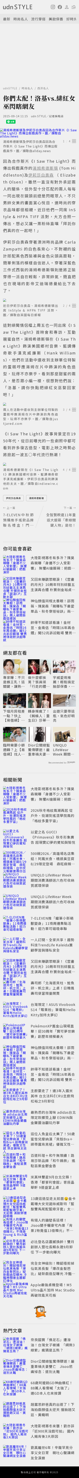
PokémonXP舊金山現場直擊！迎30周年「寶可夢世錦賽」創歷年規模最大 (53, 1031)
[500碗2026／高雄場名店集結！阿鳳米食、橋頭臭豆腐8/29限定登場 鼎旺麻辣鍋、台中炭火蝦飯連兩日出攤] (15, 859)
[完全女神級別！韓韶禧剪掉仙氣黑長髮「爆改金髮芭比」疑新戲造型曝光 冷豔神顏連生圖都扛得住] (15, 1269)
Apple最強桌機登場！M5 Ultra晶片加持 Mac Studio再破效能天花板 (53, 1290)
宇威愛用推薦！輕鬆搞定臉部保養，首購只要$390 (64, 682)
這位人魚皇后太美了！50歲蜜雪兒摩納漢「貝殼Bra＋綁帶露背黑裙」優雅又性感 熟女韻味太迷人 (53, 1141)
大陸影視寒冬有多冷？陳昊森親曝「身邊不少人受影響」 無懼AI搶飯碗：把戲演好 (53, 565)
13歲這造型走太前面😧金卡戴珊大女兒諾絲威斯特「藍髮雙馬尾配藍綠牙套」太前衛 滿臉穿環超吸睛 (53, 1206)
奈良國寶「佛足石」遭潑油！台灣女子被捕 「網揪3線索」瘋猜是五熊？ (53, 1344)
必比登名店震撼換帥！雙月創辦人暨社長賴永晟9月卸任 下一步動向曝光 (52, 1246)
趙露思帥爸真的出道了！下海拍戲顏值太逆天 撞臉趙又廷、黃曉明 (53, 1409)
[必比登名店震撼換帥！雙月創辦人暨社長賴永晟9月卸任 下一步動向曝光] (15, 1247)
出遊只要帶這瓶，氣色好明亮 (64, 715)
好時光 (71, 18)
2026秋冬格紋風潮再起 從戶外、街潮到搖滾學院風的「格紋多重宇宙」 (52, 815)
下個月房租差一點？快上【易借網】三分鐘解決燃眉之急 (14, 715)
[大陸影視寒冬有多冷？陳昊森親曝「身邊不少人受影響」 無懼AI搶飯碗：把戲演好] (15, 563)
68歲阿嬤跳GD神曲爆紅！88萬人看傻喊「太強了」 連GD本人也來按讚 (52, 1388)
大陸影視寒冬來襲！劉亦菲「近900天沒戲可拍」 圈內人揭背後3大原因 (52, 1431)
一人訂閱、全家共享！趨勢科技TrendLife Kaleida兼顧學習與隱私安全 (52, 945)
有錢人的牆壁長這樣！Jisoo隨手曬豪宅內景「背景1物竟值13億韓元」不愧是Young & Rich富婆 (52, 1227)
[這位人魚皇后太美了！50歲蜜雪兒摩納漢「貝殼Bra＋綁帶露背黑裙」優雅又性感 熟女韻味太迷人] (15, 1139)
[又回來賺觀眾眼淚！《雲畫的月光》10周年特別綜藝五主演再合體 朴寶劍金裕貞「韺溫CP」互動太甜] (15, 585)
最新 (6, 18)
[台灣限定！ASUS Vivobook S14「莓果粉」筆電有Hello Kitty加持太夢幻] (15, 1010)
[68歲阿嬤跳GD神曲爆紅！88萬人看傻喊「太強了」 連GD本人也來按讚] (15, 1388)
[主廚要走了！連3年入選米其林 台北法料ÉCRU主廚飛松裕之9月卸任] (15, 1096)
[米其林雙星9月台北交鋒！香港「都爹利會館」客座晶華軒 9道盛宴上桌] (15, 1182)
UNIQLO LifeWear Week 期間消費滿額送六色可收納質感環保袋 (64, 749)
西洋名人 (43, 88)
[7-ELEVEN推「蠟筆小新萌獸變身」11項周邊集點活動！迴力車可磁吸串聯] (15, 924)
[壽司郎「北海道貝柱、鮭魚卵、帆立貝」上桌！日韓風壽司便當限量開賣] (15, 988)
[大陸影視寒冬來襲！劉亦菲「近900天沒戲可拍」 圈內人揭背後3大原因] (15, 1431)
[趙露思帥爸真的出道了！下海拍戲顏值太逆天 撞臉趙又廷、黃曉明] (15, 1410)
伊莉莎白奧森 (13, 498)
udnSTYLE (10, 88)
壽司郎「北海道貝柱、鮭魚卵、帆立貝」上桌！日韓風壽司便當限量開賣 (52, 988)
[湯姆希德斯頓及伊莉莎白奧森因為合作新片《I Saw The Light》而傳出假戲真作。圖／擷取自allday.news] (39, 133)
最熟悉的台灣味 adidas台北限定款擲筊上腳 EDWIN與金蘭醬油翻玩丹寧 (53, 1117)
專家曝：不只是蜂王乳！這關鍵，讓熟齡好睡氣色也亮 (14, 682)
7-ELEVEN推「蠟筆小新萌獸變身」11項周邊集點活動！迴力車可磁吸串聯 (52, 923)
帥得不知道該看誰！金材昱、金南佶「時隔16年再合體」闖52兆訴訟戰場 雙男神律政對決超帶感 (53, 630)
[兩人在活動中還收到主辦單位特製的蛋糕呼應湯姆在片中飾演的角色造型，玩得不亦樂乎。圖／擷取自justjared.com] (39, 404)
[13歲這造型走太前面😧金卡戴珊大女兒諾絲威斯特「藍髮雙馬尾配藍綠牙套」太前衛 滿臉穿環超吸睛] (15, 1204)
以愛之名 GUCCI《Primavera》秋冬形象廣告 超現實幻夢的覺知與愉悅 (53, 837)
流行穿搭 (38, 18)
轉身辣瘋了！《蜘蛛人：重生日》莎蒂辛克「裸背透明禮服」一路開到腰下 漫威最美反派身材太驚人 (39, 715)
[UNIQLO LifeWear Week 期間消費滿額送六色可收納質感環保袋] (15, 880)
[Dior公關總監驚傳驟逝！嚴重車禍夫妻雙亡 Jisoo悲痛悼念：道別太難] (15, 1367)
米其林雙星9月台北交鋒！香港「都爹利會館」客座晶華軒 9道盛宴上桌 (52, 1182)
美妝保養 (56, 18)
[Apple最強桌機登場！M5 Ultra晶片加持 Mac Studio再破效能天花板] (15, 1290)
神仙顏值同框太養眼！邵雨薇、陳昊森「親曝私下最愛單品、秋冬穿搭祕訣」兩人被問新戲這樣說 (52, 608)
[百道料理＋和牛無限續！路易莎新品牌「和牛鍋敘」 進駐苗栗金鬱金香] (15, 1161)
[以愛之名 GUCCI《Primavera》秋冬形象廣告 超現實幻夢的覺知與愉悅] (15, 837)
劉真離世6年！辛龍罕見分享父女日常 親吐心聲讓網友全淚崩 (52, 1452)
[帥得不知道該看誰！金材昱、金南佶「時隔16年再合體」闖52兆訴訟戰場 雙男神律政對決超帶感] (15, 628)
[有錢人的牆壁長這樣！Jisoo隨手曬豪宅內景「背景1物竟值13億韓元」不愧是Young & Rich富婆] (15, 1225)
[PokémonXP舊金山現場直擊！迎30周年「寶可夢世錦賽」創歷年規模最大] (15, 1031)
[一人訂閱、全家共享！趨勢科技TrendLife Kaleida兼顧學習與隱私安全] (15, 945)
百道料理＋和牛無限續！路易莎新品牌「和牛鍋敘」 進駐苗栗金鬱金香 (53, 1160)
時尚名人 (20, 18)
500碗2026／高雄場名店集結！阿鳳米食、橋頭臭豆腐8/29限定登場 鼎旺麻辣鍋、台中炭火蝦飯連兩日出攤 (53, 864)
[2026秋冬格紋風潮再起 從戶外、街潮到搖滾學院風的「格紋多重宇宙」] (15, 816)
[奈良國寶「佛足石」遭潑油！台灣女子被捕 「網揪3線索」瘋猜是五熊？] (15, 1345)
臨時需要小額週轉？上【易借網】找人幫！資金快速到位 (14, 749)
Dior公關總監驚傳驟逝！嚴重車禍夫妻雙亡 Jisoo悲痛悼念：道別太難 (39, 749)
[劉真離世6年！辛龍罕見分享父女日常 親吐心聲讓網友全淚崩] (15, 1453)
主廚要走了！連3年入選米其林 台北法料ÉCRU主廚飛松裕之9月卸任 (52, 1095)
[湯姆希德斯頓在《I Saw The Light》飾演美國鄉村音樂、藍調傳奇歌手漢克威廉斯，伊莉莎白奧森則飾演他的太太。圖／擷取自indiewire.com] (39, 464)
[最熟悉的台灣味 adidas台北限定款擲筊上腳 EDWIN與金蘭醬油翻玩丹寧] (15, 1118)
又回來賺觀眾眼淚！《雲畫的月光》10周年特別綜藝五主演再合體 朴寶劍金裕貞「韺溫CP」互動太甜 (53, 587)
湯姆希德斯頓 (36, 498)
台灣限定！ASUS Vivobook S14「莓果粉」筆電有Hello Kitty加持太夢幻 (53, 1009)
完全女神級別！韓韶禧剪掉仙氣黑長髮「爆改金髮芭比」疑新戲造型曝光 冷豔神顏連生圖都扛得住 (53, 1271)
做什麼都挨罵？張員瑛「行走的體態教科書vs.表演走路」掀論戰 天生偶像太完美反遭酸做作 (39, 682)
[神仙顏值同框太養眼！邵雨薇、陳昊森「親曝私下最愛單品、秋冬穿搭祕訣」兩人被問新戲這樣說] (15, 606)
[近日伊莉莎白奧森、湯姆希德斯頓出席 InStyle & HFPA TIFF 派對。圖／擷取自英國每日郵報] (39, 300)
